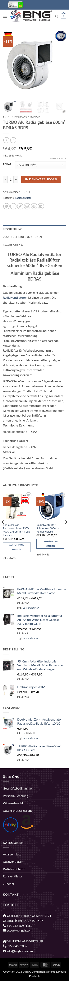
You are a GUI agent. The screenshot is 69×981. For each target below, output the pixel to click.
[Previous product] (13, 140)
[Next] (60, 64)
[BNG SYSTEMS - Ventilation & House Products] (31, 16)
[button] (5, 16)
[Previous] (9, 64)
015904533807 (16, 946)
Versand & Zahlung (15, 796)
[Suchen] (56, 16)
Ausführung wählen (16, 546)
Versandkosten (31, 607)
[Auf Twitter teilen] (20, 206)
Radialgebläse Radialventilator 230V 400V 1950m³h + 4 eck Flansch (16, 530)
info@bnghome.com (19, 951)
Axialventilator (13, 854)
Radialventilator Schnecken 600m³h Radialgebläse (47, 528)
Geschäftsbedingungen (18, 788)
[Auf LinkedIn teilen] (41, 206)
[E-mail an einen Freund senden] (27, 206)
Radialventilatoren (15, 297)
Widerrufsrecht (13, 803)
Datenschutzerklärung (17, 810)
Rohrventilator (12, 876)
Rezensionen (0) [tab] (13, 244)
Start (7, 116)
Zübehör (8, 883)
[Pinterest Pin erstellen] (34, 206)
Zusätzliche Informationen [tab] (22, 236)
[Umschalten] (64, 883)
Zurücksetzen (58, 158)
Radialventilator (27, 116)
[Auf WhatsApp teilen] (6, 206)
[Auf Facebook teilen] (13, 206)
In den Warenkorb (41, 179)
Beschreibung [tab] (12, 229)
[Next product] (6, 140)
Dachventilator (13, 861)
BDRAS (7, 164)
